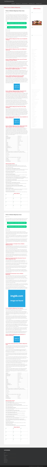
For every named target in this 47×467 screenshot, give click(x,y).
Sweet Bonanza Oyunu (34, 80)
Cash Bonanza (33, 57)
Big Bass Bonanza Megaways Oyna (34, 49)
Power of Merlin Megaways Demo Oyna (15, 10)
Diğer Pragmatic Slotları (31, 3)
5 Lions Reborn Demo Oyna (34, 111)
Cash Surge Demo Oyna (34, 107)
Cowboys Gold (33, 61)
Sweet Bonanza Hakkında (24, 3)
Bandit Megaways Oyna (34, 126)
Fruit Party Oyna (33, 65)
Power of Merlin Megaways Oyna (14, 214)
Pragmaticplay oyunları (6, 455)
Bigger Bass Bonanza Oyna (34, 53)
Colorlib (31, 466)
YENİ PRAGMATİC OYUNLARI (38, 3)
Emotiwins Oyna (33, 123)
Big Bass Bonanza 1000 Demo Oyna (35, 103)
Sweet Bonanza (13, 3)
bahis (23, 96)
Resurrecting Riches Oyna (34, 96)
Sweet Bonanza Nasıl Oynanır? (34, 76)
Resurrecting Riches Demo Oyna (34, 95)
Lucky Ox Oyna (33, 115)
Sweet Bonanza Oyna (18, 3)
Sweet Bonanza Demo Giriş (34, 72)
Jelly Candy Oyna (33, 100)
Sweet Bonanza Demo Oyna (9, 1)
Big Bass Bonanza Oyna (34, 50)
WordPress (38, 466)
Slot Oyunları (5, 456)
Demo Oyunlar (5, 452)
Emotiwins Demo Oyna (34, 119)
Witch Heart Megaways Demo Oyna (34, 92)
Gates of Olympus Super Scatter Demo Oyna (35, 99)
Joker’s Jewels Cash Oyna (34, 122)
